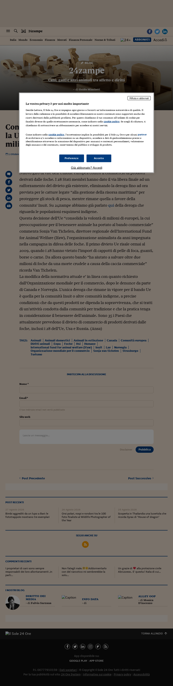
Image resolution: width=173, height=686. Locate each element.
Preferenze (72, 158)
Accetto (99, 158)
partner (142, 134)
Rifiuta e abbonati (139, 98)
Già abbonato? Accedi (86, 167)
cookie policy (111, 121)
